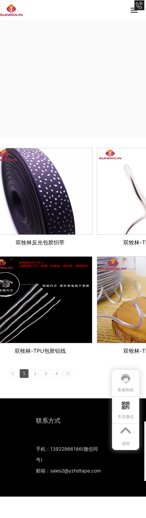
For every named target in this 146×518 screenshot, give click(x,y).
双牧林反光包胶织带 (40, 242)
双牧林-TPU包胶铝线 (40, 350)
